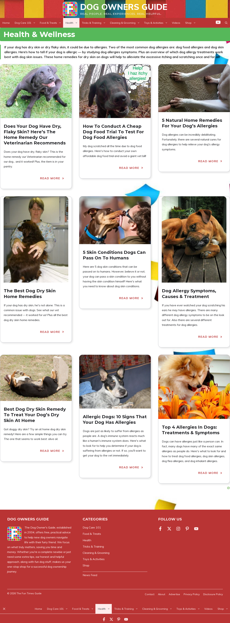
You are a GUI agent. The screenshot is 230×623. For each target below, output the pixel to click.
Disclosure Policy (213, 594)
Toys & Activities (153, 22)
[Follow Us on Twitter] (169, 528)
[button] (226, 23)
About (161, 594)
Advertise (174, 594)
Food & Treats (48, 22)
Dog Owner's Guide (42, 527)
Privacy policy (192, 594)
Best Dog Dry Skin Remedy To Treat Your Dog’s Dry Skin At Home (35, 415)
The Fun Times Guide (29, 593)
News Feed (90, 575)
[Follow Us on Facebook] (161, 528)
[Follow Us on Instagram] (178, 528)
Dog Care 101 (23, 22)
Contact (149, 594)
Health (69, 22)
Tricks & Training (91, 22)
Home (6, 22)
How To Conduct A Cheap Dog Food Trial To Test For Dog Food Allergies (113, 132)
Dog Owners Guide (123, 7)
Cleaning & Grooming (122, 22)
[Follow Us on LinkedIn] (187, 528)
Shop (188, 22)
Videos (176, 22)
